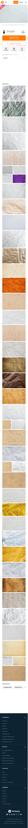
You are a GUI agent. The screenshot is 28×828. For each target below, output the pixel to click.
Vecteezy (4, 761)
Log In (21, 2)
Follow (23, 32)
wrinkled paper (18, 724)
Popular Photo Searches (8, 798)
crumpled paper (7, 724)
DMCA (3, 790)
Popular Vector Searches (8, 795)
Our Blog (4, 817)
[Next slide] (22, 724)
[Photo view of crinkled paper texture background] (13, 92)
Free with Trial (14, 37)
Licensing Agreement (7, 787)
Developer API (5, 771)
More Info (6, 57)
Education (4, 768)
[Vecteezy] (2, 2)
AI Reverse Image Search (8, 774)
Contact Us (4, 812)
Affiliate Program (6, 793)
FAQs (3, 809)
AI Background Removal (8, 776)
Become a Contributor (7, 819)
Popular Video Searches (8, 800)
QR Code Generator (7, 779)
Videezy (4, 763)
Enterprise (4, 766)
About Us (4, 814)
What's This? (15, 54)
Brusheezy (4, 758)
